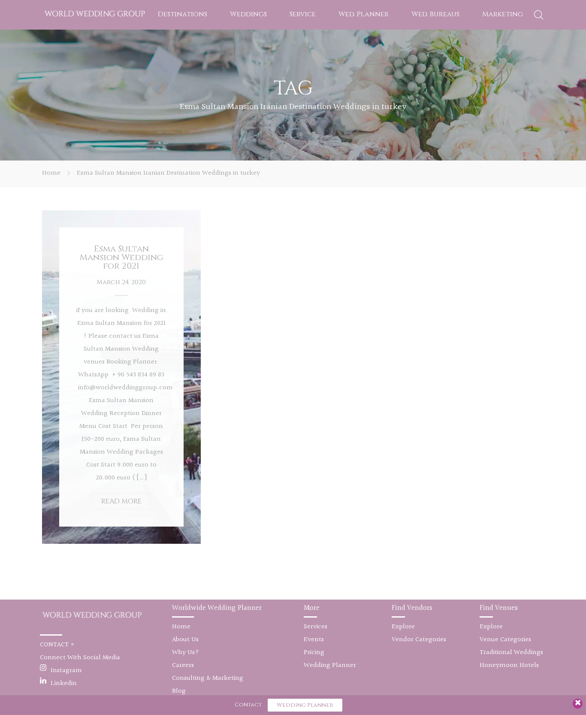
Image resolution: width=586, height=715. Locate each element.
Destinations (182, 14)
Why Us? (185, 652)
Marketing (502, 14)
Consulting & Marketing (207, 678)
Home (51, 173)
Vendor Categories (419, 639)
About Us (185, 639)
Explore (403, 626)
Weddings (248, 14)
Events (314, 639)
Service (303, 14)
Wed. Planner (363, 14)
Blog (179, 691)
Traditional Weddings (511, 652)
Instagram (66, 670)
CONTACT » (57, 644)
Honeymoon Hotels (509, 665)
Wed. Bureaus (435, 14)
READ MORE (121, 501)
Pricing (314, 652)
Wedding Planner (330, 665)
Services (315, 626)
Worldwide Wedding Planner (217, 608)
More (312, 608)
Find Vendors (412, 608)
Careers (183, 665)
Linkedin (64, 683)
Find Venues (499, 608)
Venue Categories (505, 639)
